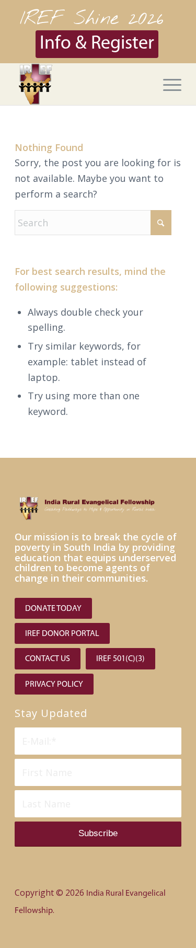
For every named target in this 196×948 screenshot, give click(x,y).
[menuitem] (167, 84)
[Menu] (167, 84)
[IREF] (81, 84)
